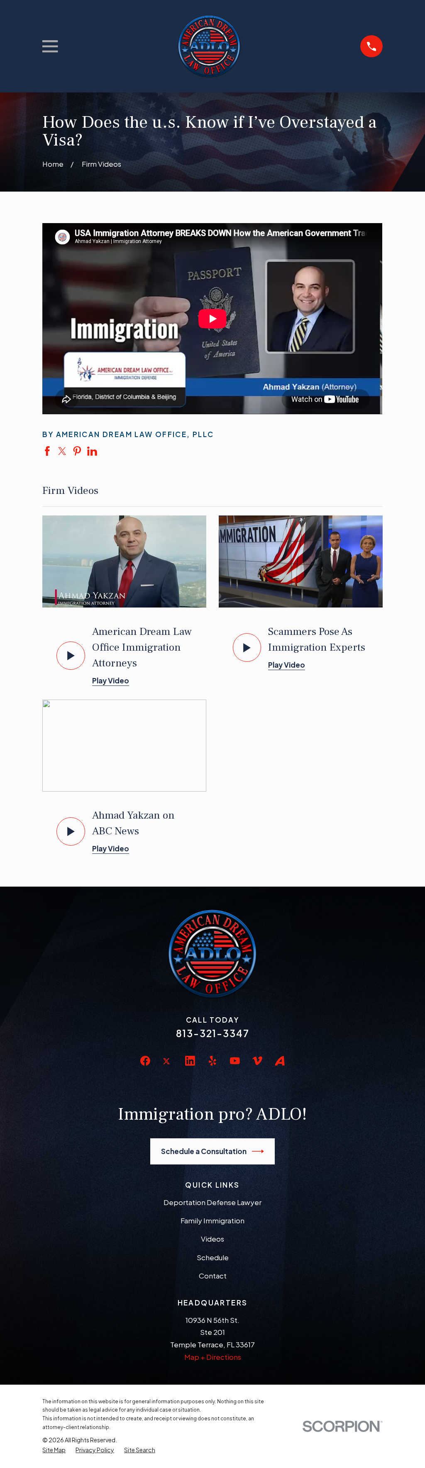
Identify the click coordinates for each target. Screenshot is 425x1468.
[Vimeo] (257, 1061)
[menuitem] (54, 1450)
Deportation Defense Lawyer (212, 1202)
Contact (213, 1275)
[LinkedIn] (190, 1061)
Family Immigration (212, 1220)
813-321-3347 (212, 1033)
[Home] (209, 46)
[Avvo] (280, 1061)
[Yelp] (212, 1061)
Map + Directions (212, 1356)
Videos (212, 1238)
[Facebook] (145, 1061)
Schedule (213, 1257)
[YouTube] (235, 1061)
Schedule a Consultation (204, 1151)
